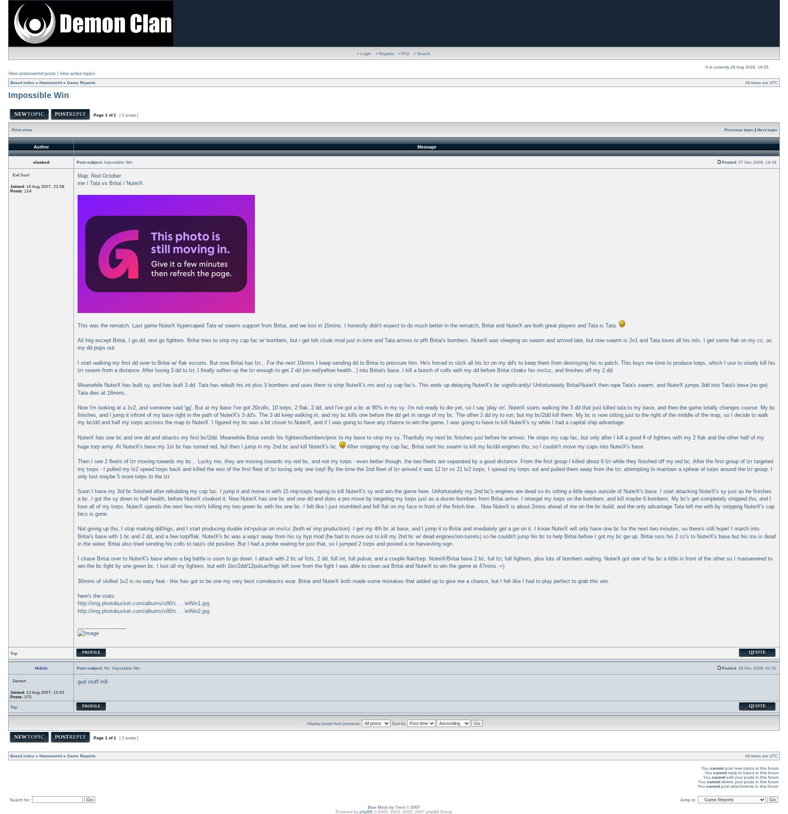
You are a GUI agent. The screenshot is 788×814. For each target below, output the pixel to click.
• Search (422, 53)
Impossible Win (38, 95)
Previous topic (739, 130)
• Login (364, 53)
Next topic (767, 130)
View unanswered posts (32, 73)
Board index (22, 82)
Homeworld (50, 82)
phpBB (366, 811)
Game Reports (81, 82)
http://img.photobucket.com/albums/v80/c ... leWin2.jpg (143, 611)
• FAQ (403, 53)
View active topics (77, 73)
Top (13, 653)
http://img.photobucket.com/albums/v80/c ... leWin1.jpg (143, 603)
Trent (400, 807)
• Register (385, 53)
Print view (22, 130)
